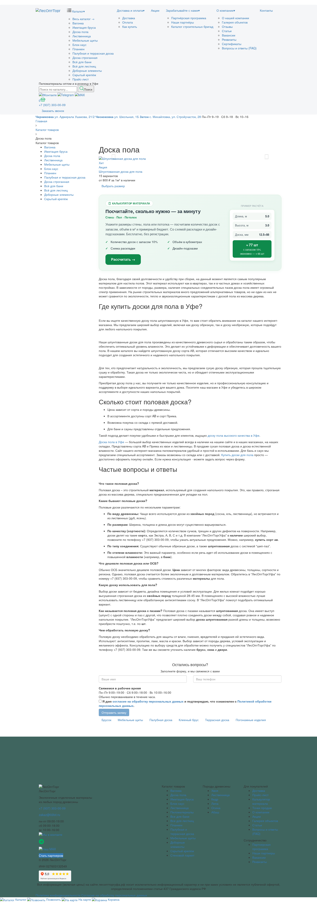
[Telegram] (66, 94)
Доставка (128, 18)
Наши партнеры (263, 853)
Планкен (78, 49)
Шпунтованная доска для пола (120, 171)
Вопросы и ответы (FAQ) (239, 48)
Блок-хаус (79, 44)
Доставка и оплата (130, 10)
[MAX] (80, 94)
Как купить (129, 26)
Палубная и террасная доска (93, 53)
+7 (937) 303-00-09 (52, 105)
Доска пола (80, 32)
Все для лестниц (182, 821)
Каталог (78, 11)
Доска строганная (84, 57)
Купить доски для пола (237, 455)
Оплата (127, 22)
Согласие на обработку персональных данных (114, 895)
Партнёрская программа (188, 18)
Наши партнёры (182, 22)
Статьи (227, 31)
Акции (155, 10)
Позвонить (53, 899)
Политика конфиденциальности (58, 895)
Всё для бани (81, 62)
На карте (85, 899)
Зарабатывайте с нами (183, 10)
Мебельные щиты (85, 40)
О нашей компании (235, 18)
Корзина (113, 899)
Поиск (88, 89)
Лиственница (81, 36)
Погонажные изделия (251, 720)
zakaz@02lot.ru (49, 815)
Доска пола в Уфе (112, 442)
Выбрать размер (113, 186)
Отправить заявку (114, 712)
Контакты (266, 10)
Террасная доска (217, 720)
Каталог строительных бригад (192, 26)
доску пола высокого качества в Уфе (233, 435)
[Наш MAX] (47, 848)
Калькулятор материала (261, 801)
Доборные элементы (87, 70)
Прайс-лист (80, 79)
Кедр (214, 799)
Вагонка (78, 23)
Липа (214, 803)
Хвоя (214, 790)
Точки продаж (262, 808)
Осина (215, 808)
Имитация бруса (84, 27)
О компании (226, 10)
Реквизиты (229, 39)
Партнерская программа (261, 846)
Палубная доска (160, 720)
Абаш (215, 812)
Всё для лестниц (84, 66)
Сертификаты (231, 44)
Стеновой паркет (182, 855)
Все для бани (179, 816)
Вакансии (228, 35)
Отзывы (227, 26)
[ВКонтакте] (48, 94)
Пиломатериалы (182, 812)
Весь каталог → (83, 19)
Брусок (106, 720)
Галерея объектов (235, 22)
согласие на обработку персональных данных (148, 701)
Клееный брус (189, 720)
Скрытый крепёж (84, 75)
